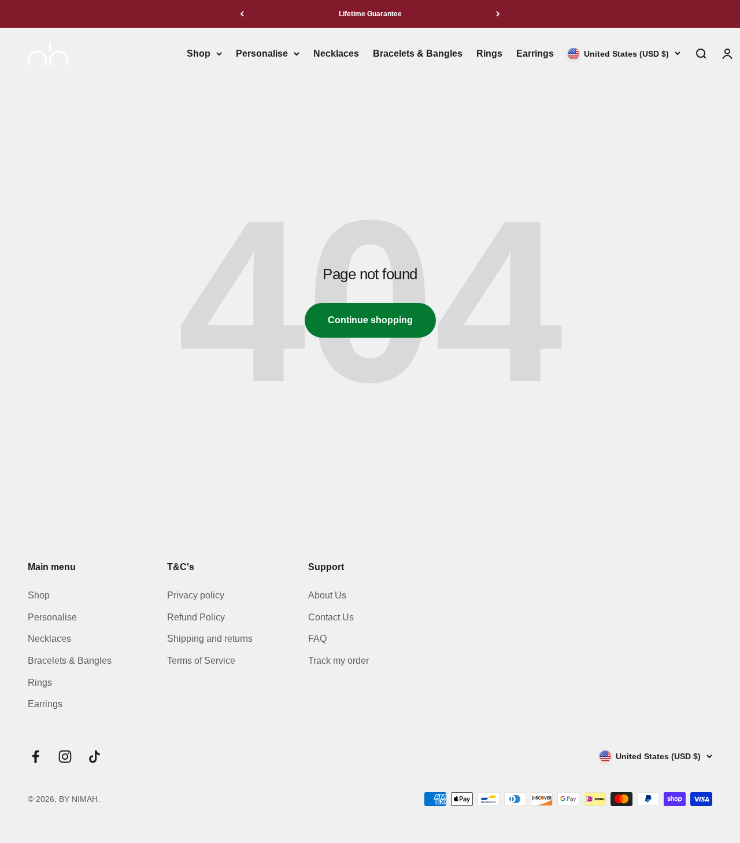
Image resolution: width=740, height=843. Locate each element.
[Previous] (242, 14)
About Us (327, 595)
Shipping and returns (210, 639)
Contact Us (331, 617)
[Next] (498, 14)
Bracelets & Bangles (417, 53)
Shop (198, 53)
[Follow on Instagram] (65, 756)
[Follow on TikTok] (94, 756)
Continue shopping (370, 320)
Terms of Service (201, 660)
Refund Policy (196, 617)
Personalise (262, 53)
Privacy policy (195, 595)
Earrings (535, 53)
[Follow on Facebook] (35, 756)
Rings (489, 53)
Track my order (338, 660)
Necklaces (336, 53)
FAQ (317, 639)
